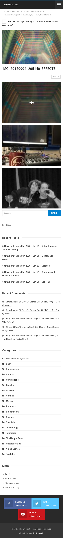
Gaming (10, 395)
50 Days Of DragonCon (17, 358)
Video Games (13, 449)
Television (11, 433)
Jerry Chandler (12, 318)
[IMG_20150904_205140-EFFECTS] (31, 145)
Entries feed (10, 478)
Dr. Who (10, 390)
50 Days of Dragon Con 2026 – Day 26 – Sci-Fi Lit (26, 282)
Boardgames (12, 369)
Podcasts (11, 406)
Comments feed (12, 483)
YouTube (10, 454)
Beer (8, 364)
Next (55, 77)
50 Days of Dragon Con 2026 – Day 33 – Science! (26, 266)
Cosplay (10, 385)
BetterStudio (38, 533)
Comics (10, 374)
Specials (10, 422)
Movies (9, 401)
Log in (8, 474)
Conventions (12, 380)
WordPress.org (12, 487)
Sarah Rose (11, 301)
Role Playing (12, 412)
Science (10, 417)
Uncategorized (13, 443)
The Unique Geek (10, 4)
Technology (12, 427)
